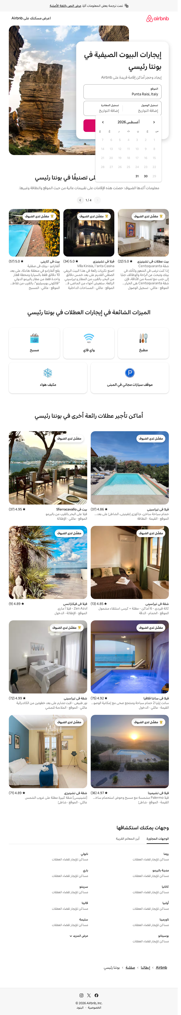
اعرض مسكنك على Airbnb (31, 18)
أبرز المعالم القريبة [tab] (128, 839)
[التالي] (80, 200)
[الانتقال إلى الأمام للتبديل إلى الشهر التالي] (103, 122)
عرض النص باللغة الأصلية (65, 6)
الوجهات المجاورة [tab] (158, 839)
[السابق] (97, 200)
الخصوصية (94, 1007)
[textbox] (142, 111)
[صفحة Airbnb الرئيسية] (157, 18)
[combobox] (122, 94)
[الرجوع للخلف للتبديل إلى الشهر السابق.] (154, 122)
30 (146, 176)
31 (137, 176)
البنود (80, 1007)
